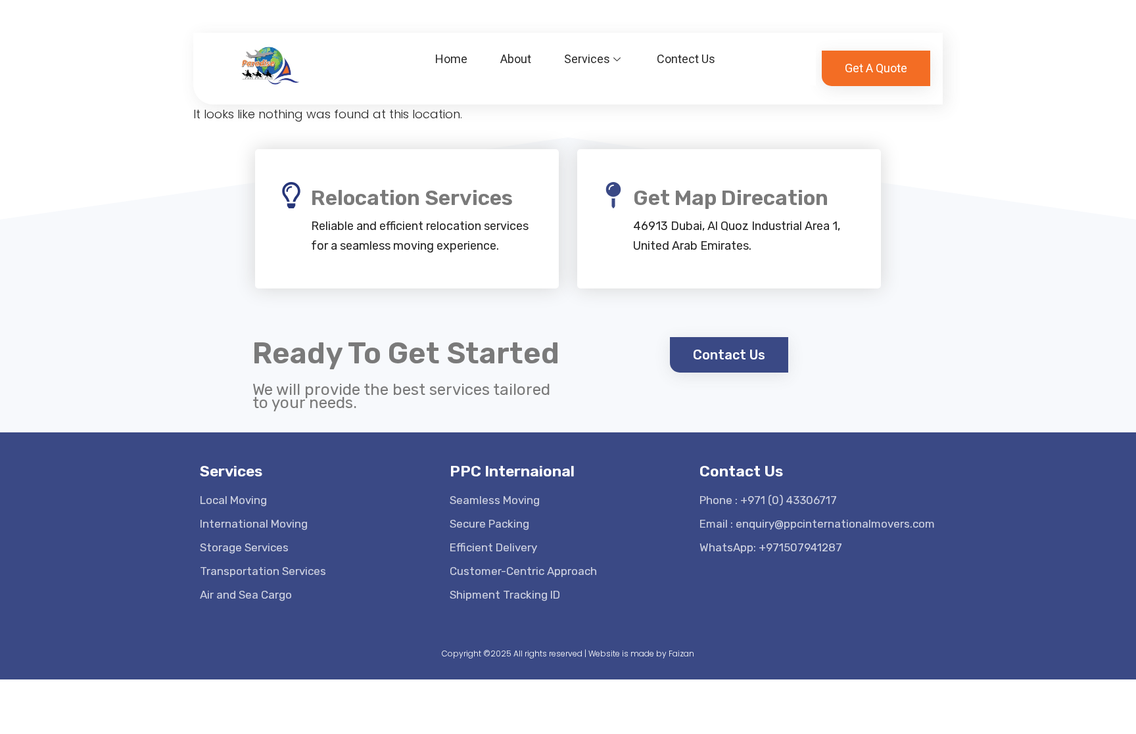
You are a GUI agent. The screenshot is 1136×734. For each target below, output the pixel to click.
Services (587, 59)
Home (451, 59)
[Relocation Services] (291, 195)
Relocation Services (412, 197)
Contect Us (686, 59)
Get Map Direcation (730, 197)
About (515, 59)
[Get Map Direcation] (613, 195)
